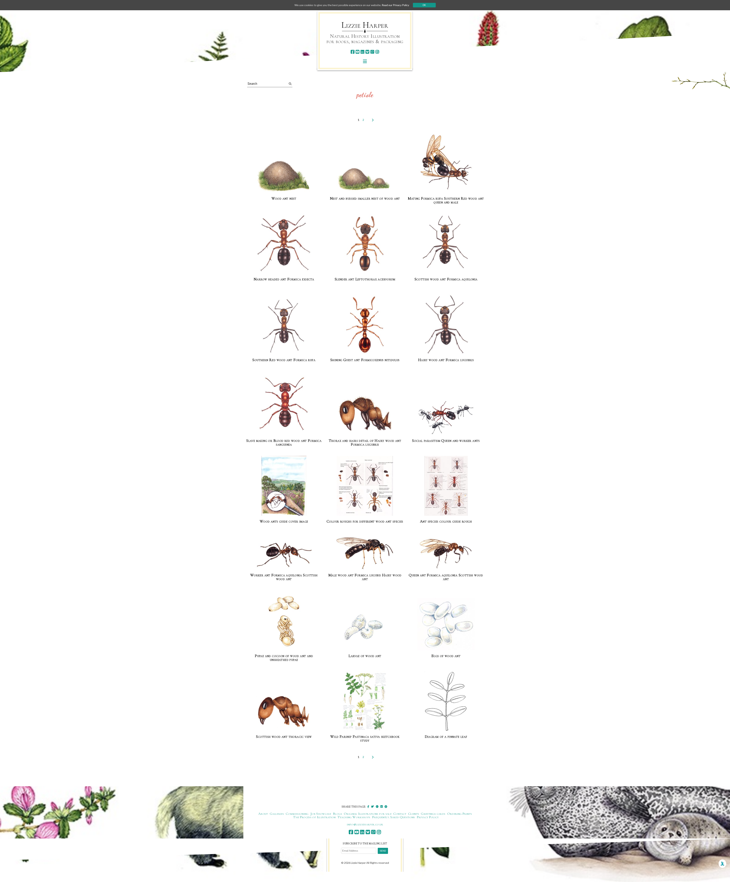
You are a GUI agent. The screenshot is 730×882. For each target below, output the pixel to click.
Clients (413, 814)
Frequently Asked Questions (393, 817)
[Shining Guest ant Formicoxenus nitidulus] (365, 324)
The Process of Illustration (314, 817)
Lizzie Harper (364, 25)
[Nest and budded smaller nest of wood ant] (364, 179)
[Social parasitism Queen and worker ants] (445, 417)
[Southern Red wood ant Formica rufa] (284, 324)
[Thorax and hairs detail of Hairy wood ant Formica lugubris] (364, 414)
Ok (424, 5)
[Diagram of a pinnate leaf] (446, 701)
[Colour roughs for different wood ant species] (365, 486)
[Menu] (365, 61)
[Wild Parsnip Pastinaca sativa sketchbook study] (365, 701)
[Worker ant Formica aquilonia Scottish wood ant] (283, 555)
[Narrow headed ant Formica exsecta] (284, 244)
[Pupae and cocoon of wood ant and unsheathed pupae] (284, 620)
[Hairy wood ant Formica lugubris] (446, 324)
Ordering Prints (459, 814)
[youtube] (357, 51)
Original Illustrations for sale (367, 814)
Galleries (277, 814)
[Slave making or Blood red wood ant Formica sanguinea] (284, 405)
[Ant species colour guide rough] (446, 486)
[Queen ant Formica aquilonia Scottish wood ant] (445, 553)
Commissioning (297, 814)
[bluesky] (367, 51)
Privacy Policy (428, 817)
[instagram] (377, 51)
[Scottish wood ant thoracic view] (283, 712)
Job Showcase (320, 814)
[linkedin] (362, 51)
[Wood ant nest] (283, 175)
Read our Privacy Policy (395, 5)
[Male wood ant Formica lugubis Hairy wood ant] (364, 553)
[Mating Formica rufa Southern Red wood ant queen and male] (446, 163)
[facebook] (352, 51)
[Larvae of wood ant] (364, 628)
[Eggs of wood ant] (445, 624)
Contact (399, 814)
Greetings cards (433, 814)
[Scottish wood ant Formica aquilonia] (446, 244)
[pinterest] (372, 51)
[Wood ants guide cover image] (283, 486)
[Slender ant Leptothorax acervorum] (364, 244)
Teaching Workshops (353, 817)
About (263, 814)
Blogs (337, 814)
